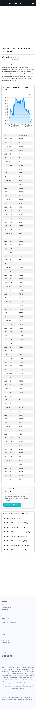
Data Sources (5, 609)
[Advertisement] (18, 26)
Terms (3, 638)
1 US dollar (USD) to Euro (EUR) (12, 518)
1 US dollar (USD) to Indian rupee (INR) (15, 550)
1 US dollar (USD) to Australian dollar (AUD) (16, 532)
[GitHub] (11, 656)
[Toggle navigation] (33, 2)
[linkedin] (5, 656)
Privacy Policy (5, 640)
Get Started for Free (12, 505)
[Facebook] (8, 656)
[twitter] (2, 656)
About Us (4, 605)
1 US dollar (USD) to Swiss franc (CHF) (15, 541)
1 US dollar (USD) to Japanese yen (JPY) (15, 536)
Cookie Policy (5, 642)
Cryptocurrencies (7, 625)
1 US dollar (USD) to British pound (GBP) (15, 523)
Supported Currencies (8, 623)
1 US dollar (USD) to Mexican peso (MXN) (16, 545)
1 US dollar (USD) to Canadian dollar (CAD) (16, 527)
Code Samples (6, 607)
